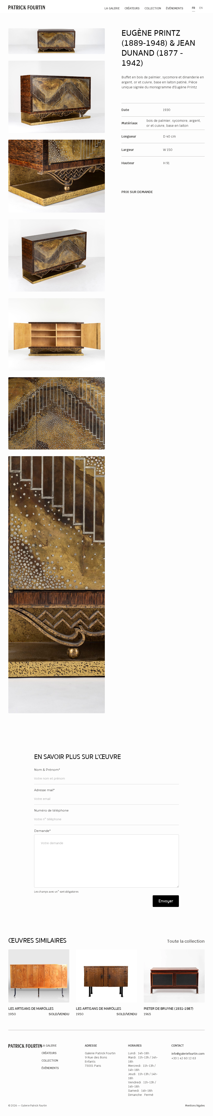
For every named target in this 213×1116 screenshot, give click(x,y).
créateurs (132, 8)
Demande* (42, 831)
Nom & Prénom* (47, 770)
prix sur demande (137, 192)
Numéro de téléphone (51, 810)
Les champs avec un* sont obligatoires (56, 891)
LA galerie (112, 8)
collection (153, 8)
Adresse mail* (44, 790)
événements (174, 8)
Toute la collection (186, 941)
